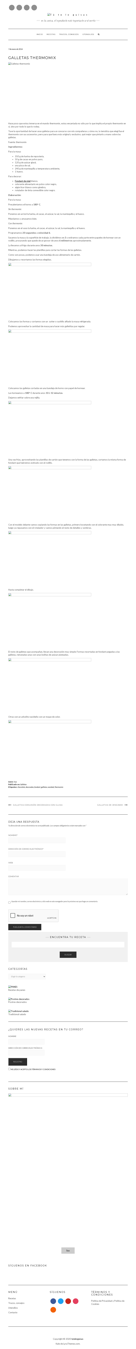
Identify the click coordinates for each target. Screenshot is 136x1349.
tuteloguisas (77, 1339)
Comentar (13, 876)
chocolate (21, 787)
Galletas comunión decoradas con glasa (38, 805)
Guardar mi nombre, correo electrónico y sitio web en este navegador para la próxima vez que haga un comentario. (54, 901)
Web (10, 863)
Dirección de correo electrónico (25, 849)
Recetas (51, 34)
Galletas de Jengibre (110, 805)
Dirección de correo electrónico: (25, 1048)
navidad (51, 787)
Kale (58, 1343)
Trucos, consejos (69, 34)
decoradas (30, 787)
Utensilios (88, 34)
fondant (37, 787)
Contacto (12, 1312)
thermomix (59, 787)
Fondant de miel (23, 181)
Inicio (39, 34)
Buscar (68, 955)
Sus (15, 782)
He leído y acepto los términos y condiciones (33, 1069)
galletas (44, 787)
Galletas (23, 784)
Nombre (13, 835)
